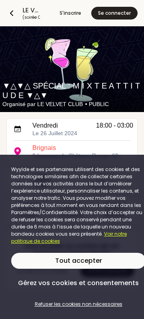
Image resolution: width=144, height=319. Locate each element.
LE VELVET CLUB (60, 104)
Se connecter (114, 13)
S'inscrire (70, 13)
